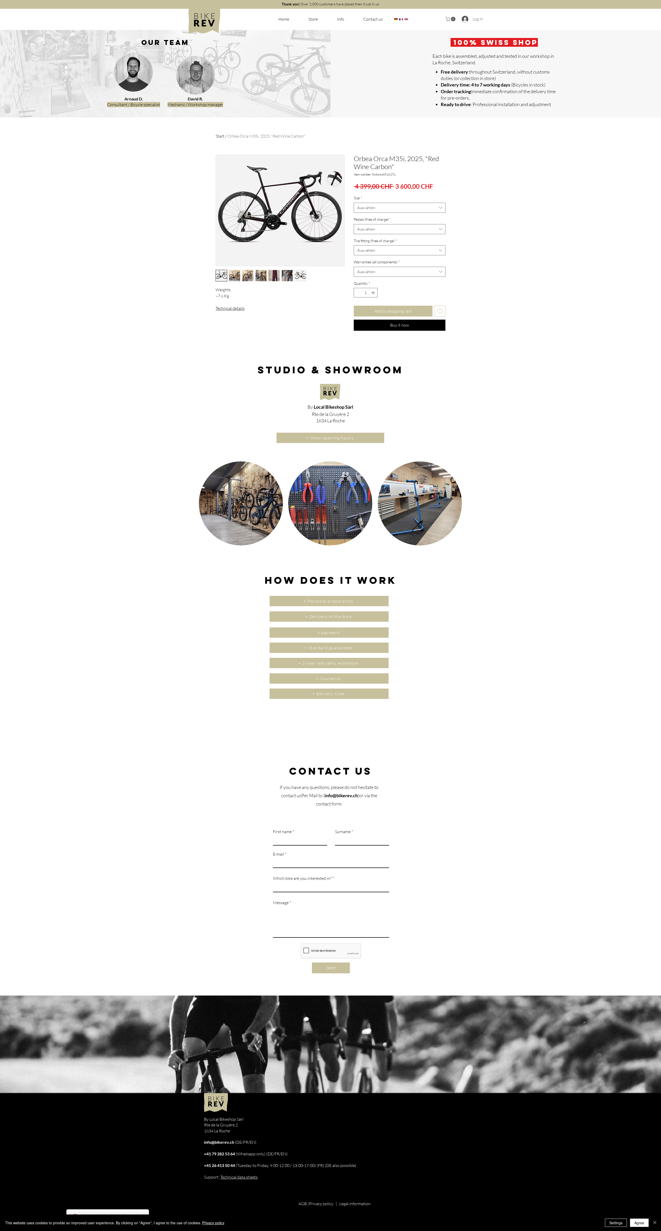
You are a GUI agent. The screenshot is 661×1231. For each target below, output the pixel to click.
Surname (343, 832)
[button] (396, 19)
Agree (639, 1222)
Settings (616, 1222)
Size (358, 198)
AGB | (303, 1203)
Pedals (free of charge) (372, 219)
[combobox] (399, 208)
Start (220, 136)
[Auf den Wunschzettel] (440, 311)
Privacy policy (321, 1203)
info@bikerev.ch (341, 795)
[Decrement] (358, 292)
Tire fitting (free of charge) (375, 241)
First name (282, 832)
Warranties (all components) (377, 262)
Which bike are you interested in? (302, 878)
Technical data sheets (239, 1177)
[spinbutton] (365, 292)
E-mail (278, 854)
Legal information (355, 1203)
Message (281, 903)
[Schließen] (655, 1223)
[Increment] (373, 292)
